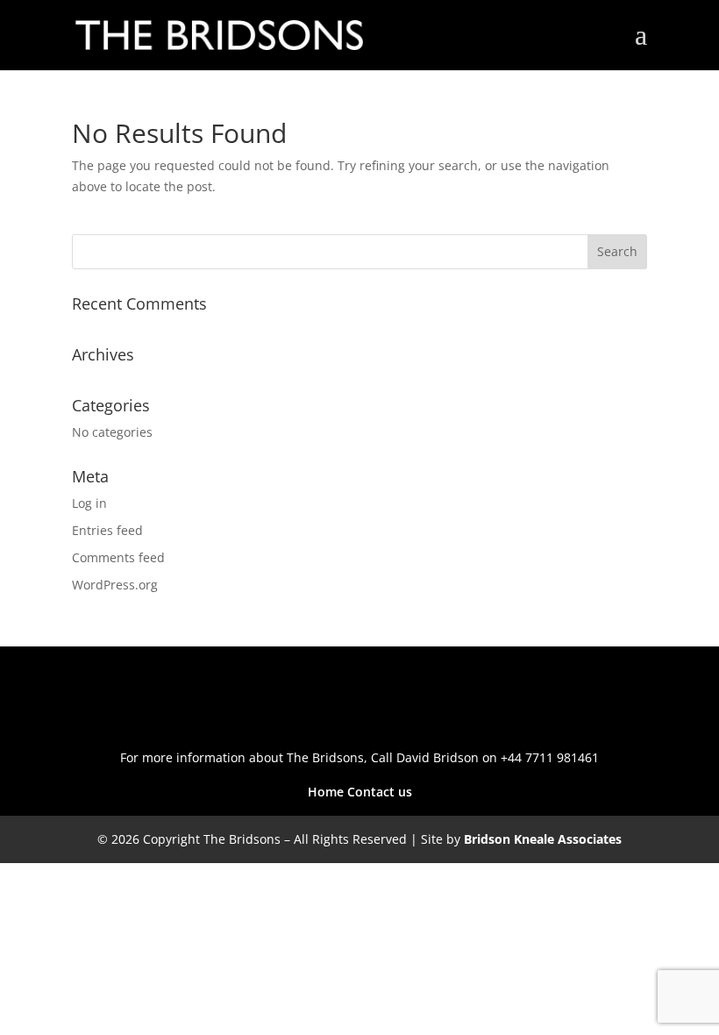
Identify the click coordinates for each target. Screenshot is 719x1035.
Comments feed (118, 557)
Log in (89, 503)
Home (326, 791)
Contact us (379, 791)
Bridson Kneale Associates (543, 839)
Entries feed (107, 530)
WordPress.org (115, 584)
